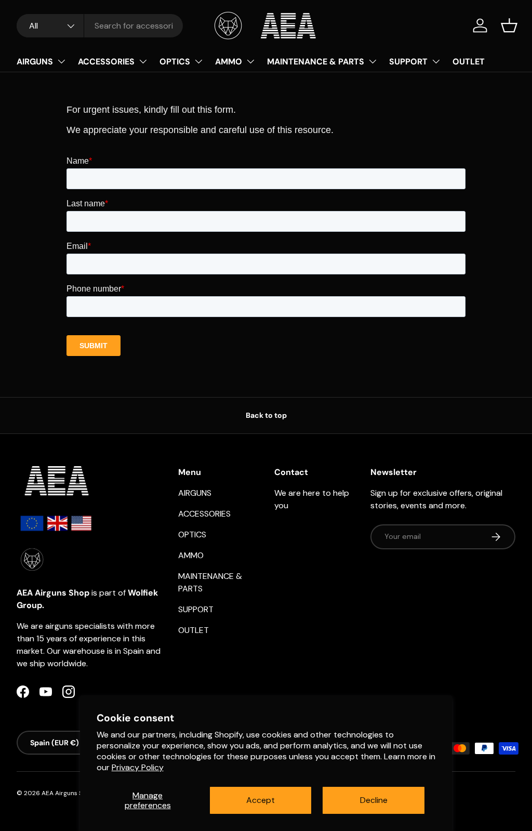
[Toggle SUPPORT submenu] (436, 61)
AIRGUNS (35, 61)
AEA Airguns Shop (68, 793)
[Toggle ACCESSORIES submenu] (143, 61)
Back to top (266, 415)
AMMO (228, 61)
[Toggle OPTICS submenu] (198, 61)
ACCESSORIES (106, 61)
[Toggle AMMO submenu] (250, 61)
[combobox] (100, 25)
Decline (374, 800)
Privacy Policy (138, 767)
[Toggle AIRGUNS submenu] (61, 61)
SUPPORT (408, 61)
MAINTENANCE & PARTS (315, 61)
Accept (260, 800)
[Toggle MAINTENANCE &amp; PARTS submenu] (372, 61)
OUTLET (469, 61)
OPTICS (174, 61)
